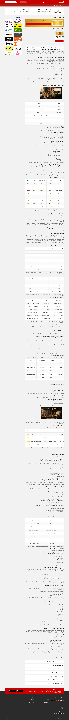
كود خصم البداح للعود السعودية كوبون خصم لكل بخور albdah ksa (50, 47)
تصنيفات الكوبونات (38, 2)
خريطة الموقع (47, 706)
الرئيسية (50, 2)
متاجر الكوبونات (58, 5)
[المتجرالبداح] (58, 11)
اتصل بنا (48, 705)
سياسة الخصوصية (46, 702)
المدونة (31, 2)
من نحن (48, 699)
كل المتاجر (45, 2)
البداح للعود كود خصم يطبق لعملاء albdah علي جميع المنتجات (60, 37)
